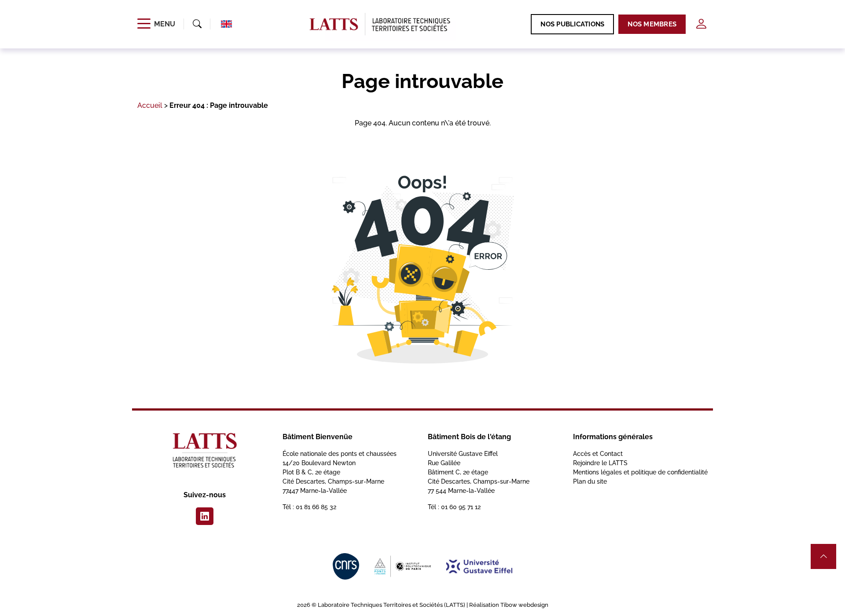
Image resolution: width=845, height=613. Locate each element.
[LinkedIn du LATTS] (204, 516)
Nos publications (572, 24)
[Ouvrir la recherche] (197, 24)
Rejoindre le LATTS (600, 462)
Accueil (149, 105)
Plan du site (590, 481)
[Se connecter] (701, 24)
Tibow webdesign (524, 605)
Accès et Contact (598, 453)
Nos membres (652, 24)
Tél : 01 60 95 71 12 (454, 506)
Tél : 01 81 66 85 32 (309, 506)
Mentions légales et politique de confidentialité (640, 472)
